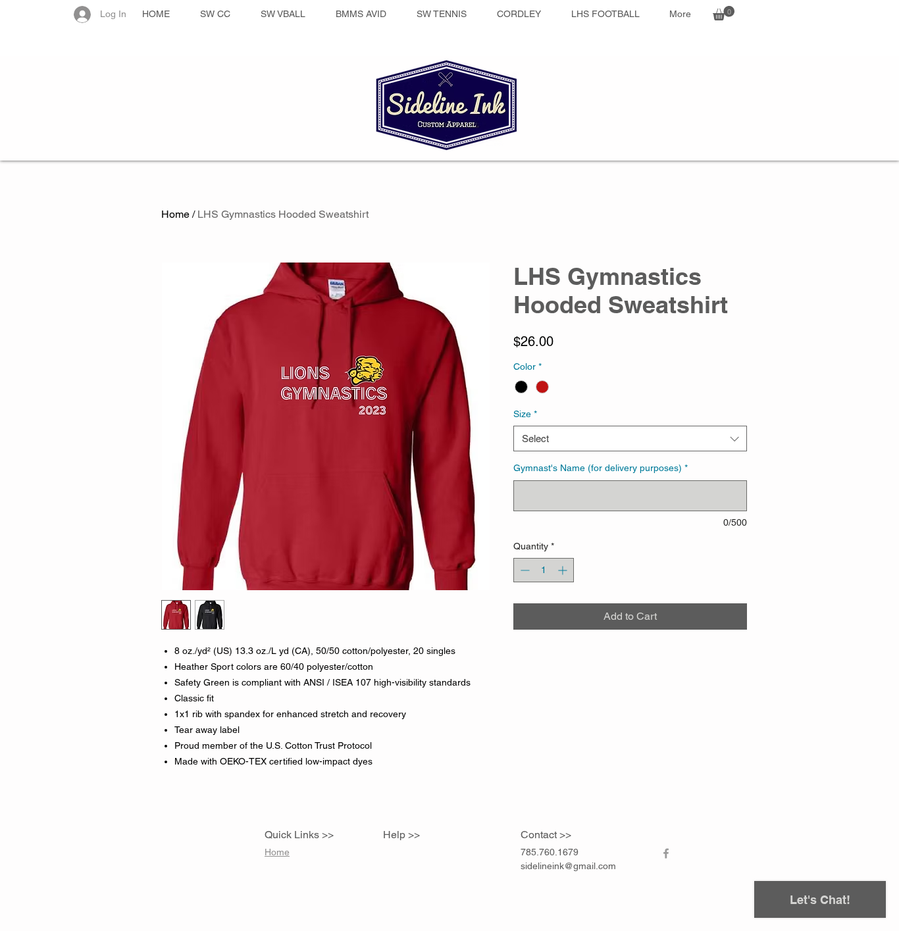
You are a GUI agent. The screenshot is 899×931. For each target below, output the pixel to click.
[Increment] (563, 570)
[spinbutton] (543, 570)
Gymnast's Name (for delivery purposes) (600, 468)
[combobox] (630, 438)
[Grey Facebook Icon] (666, 853)
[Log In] (81, 14)
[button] (723, 13)
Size (525, 414)
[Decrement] (523, 570)
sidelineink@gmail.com (568, 866)
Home (175, 214)
